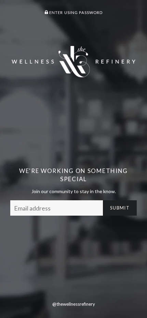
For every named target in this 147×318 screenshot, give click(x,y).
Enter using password (75, 12)
